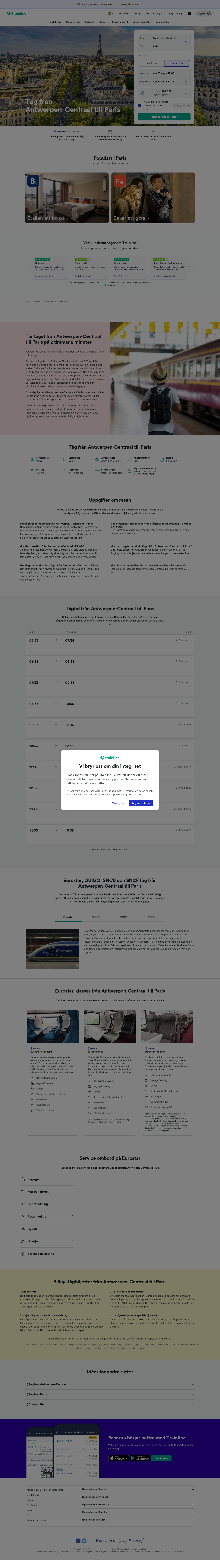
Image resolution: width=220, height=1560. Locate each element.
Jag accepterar (141, 803)
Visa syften (118, 803)
